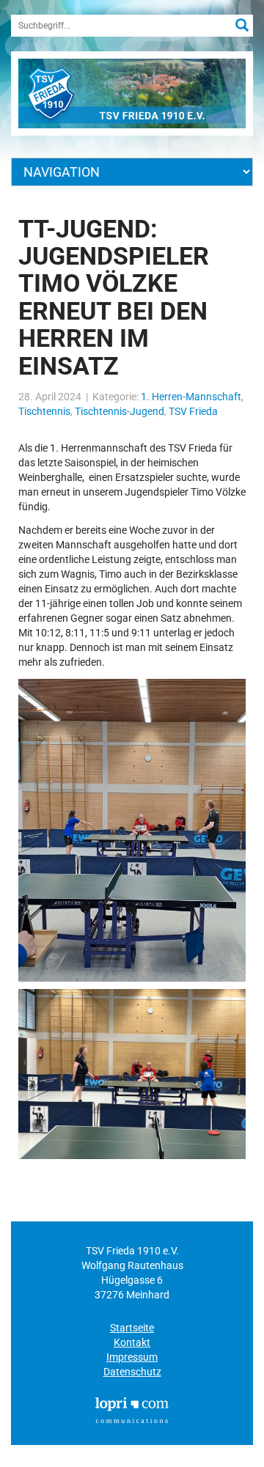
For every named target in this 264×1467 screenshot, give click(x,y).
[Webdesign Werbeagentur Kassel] (132, 1410)
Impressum (132, 1357)
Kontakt (132, 1342)
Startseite (132, 1328)
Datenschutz (132, 1372)
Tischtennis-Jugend (119, 411)
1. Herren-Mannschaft (191, 396)
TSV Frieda (193, 411)
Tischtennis (44, 411)
